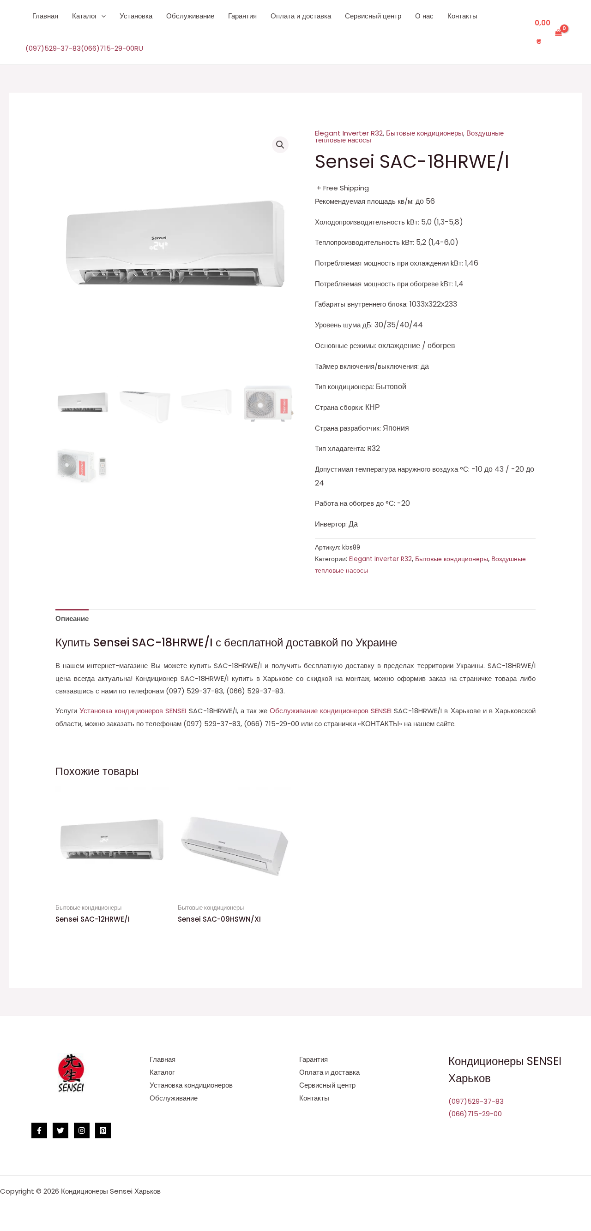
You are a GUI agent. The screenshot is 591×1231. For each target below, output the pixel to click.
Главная (45, 16)
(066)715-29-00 (107, 48)
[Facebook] (39, 1130)
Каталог (84, 16)
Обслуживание (190, 16)
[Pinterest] (103, 1130)
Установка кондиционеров (191, 1085)
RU (138, 48)
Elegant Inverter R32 (349, 133)
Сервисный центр (373, 16)
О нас (424, 16)
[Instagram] (82, 1130)
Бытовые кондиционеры (424, 133)
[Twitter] (60, 1130)
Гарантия (242, 16)
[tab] (72, 619)
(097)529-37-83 (53, 48)
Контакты (462, 16)
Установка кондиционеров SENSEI (133, 711)
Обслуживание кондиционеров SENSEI (332, 711)
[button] (101, 16)
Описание (72, 618)
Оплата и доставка (301, 16)
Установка (136, 16)
